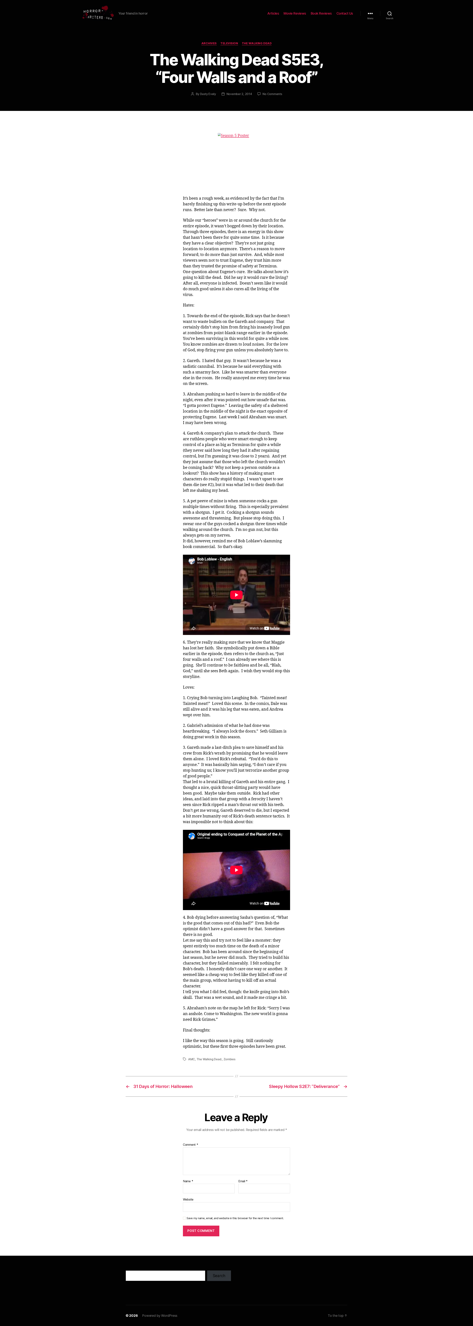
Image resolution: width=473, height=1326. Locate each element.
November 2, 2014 (239, 94)
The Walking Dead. (209, 1059)
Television (229, 43)
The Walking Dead (257, 43)
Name (188, 1181)
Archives (209, 43)
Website (188, 1199)
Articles (273, 13)
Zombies (229, 1059)
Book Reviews (321, 13)
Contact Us (344, 13)
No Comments (272, 94)
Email (243, 1181)
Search (219, 1275)
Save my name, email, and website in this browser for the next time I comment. (235, 1218)
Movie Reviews (295, 13)
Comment (190, 1144)
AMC (191, 1059)
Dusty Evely (208, 94)
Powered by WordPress (159, 1316)
